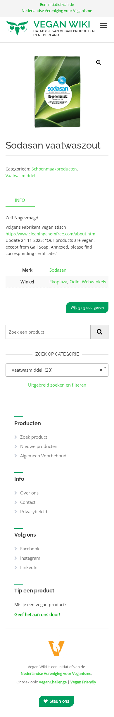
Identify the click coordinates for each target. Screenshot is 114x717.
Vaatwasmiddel (20, 175)
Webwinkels (94, 282)
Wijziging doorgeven (87, 307)
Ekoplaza (58, 282)
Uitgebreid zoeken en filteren (57, 385)
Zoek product (33, 437)
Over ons (29, 493)
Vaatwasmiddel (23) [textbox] (55, 370)
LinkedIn (28, 567)
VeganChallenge (53, 682)
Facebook (29, 548)
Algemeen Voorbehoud (43, 456)
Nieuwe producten (38, 446)
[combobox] (57, 370)
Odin (75, 282)
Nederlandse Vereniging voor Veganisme (56, 673)
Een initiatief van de (57, 7)
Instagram (30, 558)
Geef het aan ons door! (37, 614)
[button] (99, 62)
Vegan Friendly (83, 682)
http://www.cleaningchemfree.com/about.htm (50, 234)
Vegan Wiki (61, 24)
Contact (27, 502)
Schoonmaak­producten (54, 169)
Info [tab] (20, 200)
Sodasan (57, 270)
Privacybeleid (33, 511)
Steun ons (59, 701)
